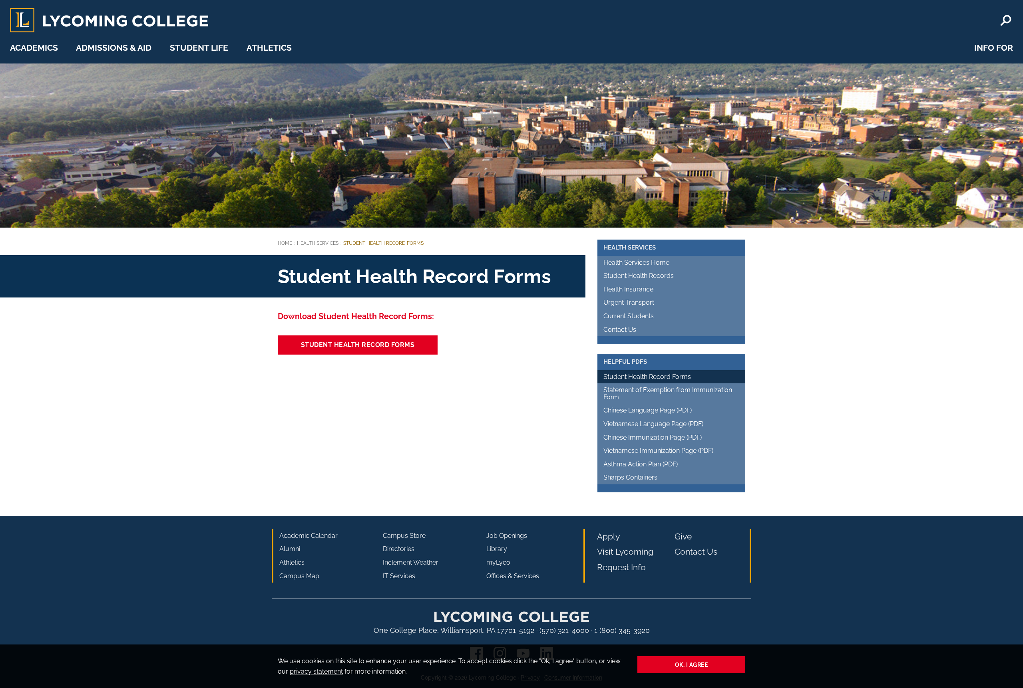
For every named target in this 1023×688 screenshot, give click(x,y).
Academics (34, 48)
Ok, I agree (691, 664)
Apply (608, 536)
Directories (398, 549)
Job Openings (506, 535)
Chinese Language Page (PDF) (647, 410)
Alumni (289, 549)
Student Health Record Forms (358, 345)
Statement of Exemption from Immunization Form (667, 393)
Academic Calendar (308, 535)
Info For (993, 48)
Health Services (317, 243)
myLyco (498, 562)
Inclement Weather (410, 562)
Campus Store (404, 535)
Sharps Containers (630, 477)
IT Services (399, 576)
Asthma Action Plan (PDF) (640, 464)
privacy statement (316, 671)
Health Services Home (636, 262)
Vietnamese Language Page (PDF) (653, 424)
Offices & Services (512, 576)
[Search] (1006, 20)
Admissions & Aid (113, 48)
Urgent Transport (628, 302)
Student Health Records (638, 276)
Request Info (621, 567)
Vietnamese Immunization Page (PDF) (658, 450)
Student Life (199, 48)
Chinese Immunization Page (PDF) (652, 437)
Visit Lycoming (625, 552)
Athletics (269, 48)
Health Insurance (628, 289)
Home (285, 243)
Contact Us (619, 329)
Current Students (628, 316)
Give (683, 536)
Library (496, 549)
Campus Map (299, 576)
